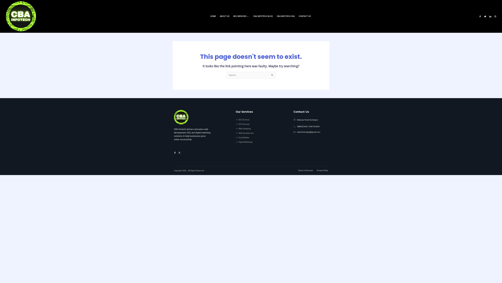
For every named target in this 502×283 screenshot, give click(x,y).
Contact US (305, 16)
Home (213, 16)
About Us (224, 16)
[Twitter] (485, 16)
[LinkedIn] (490, 16)
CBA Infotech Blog (263, 16)
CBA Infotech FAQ (286, 16)
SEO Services (239, 16)
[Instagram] (495, 16)
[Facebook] (480, 16)
